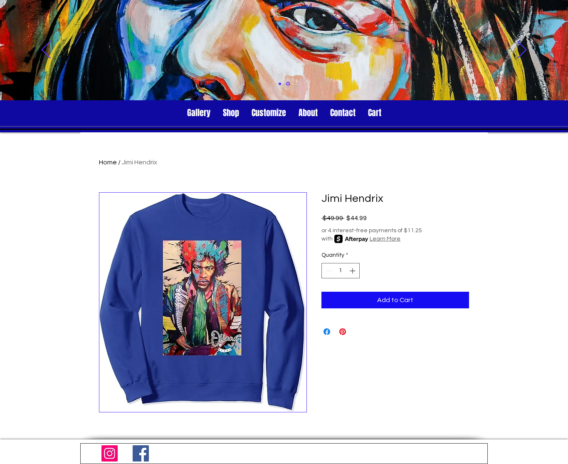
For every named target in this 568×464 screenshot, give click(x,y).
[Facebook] (141, 453)
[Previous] (46, 50)
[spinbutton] (340, 270)
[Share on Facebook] (327, 332)
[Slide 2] (288, 84)
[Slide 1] (280, 83)
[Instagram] (109, 453)
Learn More (385, 239)
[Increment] (353, 270)
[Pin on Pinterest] (343, 332)
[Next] (521, 50)
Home (108, 162)
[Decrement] (328, 270)
